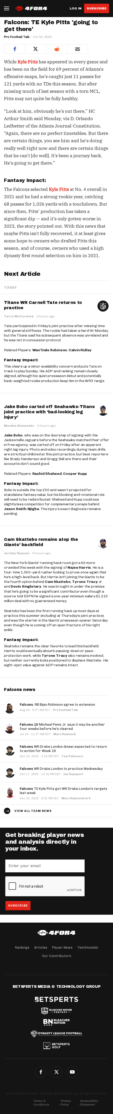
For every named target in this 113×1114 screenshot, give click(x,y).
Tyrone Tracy (85, 581)
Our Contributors (56, 956)
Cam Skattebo (58, 581)
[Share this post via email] (77, 49)
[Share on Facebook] (14, 49)
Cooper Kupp (75, 473)
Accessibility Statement (89, 1102)
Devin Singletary (26, 586)
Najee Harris (79, 567)
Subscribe (96, 8)
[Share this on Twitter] (35, 49)
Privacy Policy (66, 1102)
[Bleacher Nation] (56, 1022)
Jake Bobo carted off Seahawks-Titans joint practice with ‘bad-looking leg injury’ (49, 411)
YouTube (72, 1072)
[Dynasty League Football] (56, 1034)
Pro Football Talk (16, 37)
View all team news (33, 811)
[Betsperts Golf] (56, 1045)
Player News (62, 947)
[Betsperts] (56, 999)
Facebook (40, 1072)
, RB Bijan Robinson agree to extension (57, 704)
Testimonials (87, 947)
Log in (75, 8)
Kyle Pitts (28, 62)
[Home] (56, 933)
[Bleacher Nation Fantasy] (56, 1011)
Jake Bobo (13, 435)
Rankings (22, 947)
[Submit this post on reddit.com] (56, 49)
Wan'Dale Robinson (49, 350)
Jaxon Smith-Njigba (21, 509)
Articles (40, 947)
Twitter (56, 1072)
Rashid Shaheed (47, 473)
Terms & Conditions (41, 1102)
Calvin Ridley (80, 350)
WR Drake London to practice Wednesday (61, 769)
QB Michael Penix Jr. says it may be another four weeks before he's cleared (62, 727)
